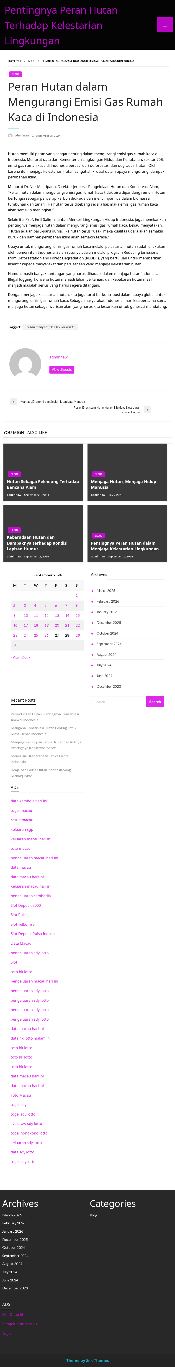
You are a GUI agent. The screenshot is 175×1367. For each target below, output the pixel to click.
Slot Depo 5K (13, 1314)
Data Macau (21, 943)
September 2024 (109, 644)
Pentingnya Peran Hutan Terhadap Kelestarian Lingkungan (61, 25)
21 (67, 625)
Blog (31, 60)
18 (36, 625)
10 (26, 615)
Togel (7, 1333)
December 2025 (109, 622)
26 (46, 635)
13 (57, 615)
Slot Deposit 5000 (26, 905)
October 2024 (107, 633)
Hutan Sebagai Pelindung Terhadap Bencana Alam (43, 484)
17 (26, 625)
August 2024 (106, 654)
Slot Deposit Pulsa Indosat (33, 933)
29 (78, 635)
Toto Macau (21, 1095)
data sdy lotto (22, 1152)
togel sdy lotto (23, 1114)
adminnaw (22, 135)
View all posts (62, 369)
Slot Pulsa (19, 914)
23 (15, 635)
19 (46, 625)
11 (36, 615)
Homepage (15, 60)
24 (26, 635)
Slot (14, 962)
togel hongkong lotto (29, 1133)
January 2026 (107, 612)
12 (46, 615)
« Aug (15, 657)
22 (78, 625)
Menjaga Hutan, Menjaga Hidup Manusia (123, 484)
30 (15, 645)
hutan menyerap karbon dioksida (50, 327)
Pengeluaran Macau (19, 1323)
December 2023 (109, 686)
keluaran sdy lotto (26, 1142)
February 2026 (108, 601)
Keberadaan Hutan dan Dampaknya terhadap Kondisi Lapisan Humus (37, 542)
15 (78, 615)
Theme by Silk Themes (87, 1360)
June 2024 (104, 676)
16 (15, 625)
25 (36, 635)
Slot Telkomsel (23, 924)
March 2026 (106, 590)
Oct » (25, 657)
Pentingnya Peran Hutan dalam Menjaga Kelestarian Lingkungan (125, 546)
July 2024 (104, 665)
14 (67, 615)
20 (57, 625)
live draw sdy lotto (26, 1123)
